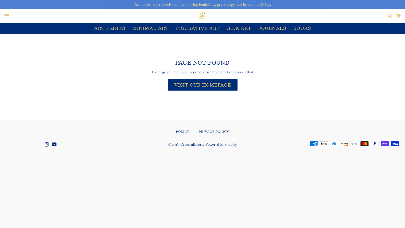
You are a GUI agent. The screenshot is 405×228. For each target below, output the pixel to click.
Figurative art (198, 28)
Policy (182, 131)
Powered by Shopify (221, 144)
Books (302, 28)
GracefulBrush (192, 144)
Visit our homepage (202, 84)
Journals (272, 28)
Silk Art (239, 28)
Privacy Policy (214, 131)
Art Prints (109, 28)
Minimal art (150, 28)
